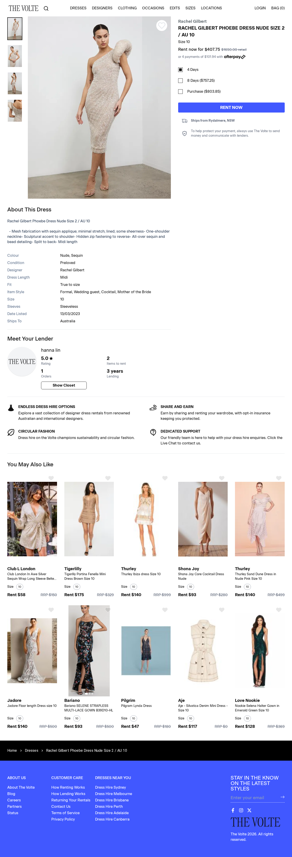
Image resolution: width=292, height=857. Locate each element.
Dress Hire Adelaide (112, 813)
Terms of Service (65, 813)
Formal (66, 292)
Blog (11, 794)
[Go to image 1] (28, 562)
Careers (14, 800)
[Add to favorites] (51, 478)
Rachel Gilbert (192, 21)
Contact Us (60, 806)
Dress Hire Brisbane (112, 800)
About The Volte (21, 787)
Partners (14, 806)
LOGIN (260, 8)
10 (62, 299)
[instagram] (241, 810)
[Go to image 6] (39, 693)
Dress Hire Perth (109, 806)
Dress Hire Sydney (110, 787)
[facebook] (233, 810)
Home (12, 750)
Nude (64, 255)
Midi (64, 277)
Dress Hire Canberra (112, 819)
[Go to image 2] (31, 562)
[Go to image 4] (36, 562)
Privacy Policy (63, 819)
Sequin (77, 255)
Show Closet (64, 385)
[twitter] (249, 810)
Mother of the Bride (134, 292)
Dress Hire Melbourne (113, 794)
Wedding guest (86, 292)
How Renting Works (68, 787)
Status (12, 813)
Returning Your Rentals (70, 800)
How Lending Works (68, 794)
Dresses (31, 750)
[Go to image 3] (34, 562)
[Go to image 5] (36, 693)
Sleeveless (69, 306)
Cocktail (108, 292)
